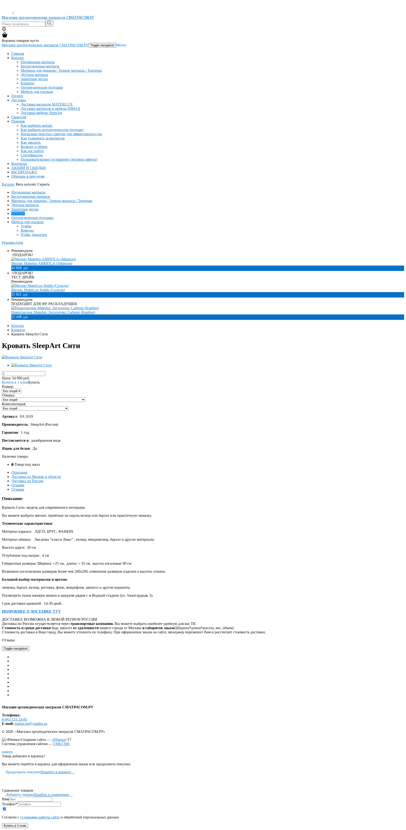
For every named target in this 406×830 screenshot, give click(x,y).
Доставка (18, 100)
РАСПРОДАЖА (24, 172)
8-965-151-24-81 (14, 8)
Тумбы (26, 226)
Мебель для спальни (37, 92)
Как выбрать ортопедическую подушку (52, 130)
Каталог (17, 58)
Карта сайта (11, 703)
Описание (19, 472)
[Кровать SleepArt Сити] (22, 357)
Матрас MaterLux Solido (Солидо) (38, 290)
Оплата (17, 96)
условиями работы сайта (40, 817)
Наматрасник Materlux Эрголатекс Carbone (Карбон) (53, 312)
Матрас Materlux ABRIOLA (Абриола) (41, 263)
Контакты (19, 164)
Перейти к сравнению (53, 795)
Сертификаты (32, 155)
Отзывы (17, 485)
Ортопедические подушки (42, 87)
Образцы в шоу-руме (28, 176)
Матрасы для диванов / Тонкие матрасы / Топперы (61, 70)
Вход (7, 12)
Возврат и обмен (34, 147)
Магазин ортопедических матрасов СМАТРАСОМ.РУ (48, 17)
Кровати (27, 83)
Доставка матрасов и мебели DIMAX (50, 109)
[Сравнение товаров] (4, 30)
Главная (17, 54)
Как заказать (31, 142)
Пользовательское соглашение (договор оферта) (59, 159)
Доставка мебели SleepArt (41, 113)
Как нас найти (32, 151)
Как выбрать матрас (37, 125)
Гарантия (18, 117)
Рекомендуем (12, 243)
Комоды (27, 230)
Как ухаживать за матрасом (43, 138)
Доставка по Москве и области (36, 477)
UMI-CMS (61, 744)
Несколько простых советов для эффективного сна (61, 134)
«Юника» (59, 740)
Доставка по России (27, 481)
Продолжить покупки (21, 772)
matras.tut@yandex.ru (31, 724)
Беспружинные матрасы (40, 66)
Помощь (18, 121)
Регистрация (24, 12)
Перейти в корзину (58, 772)
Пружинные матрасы (38, 62)
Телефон (9, 804)
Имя (5, 799)
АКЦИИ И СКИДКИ (28, 168)
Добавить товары (17, 795)
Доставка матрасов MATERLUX (47, 104)
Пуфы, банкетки (34, 235)
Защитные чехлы (34, 79)
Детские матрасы (34, 75)
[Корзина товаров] (5, 36)
